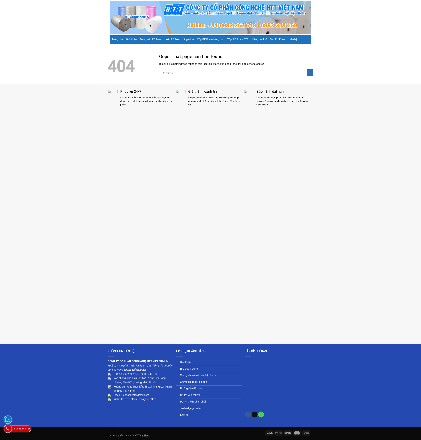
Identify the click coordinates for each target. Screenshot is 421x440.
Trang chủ (117, 39)
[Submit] (310, 72)
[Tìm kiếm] (307, 39)
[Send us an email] (255, 415)
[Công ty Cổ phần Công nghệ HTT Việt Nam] (210, 17)
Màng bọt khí (259, 39)
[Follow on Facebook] (248, 415)
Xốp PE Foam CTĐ (237, 39)
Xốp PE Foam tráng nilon (180, 39)
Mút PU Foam (277, 39)
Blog (113, 431)
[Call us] (261, 415)
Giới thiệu (131, 39)
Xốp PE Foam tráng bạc (210, 39)
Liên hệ (293, 39)
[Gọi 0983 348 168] (8, 428)
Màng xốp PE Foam (151, 39)
